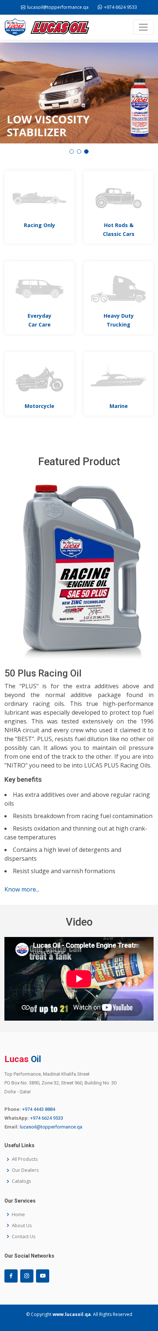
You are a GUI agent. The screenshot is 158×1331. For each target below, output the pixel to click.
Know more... (21, 889)
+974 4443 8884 (38, 1109)
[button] (71, 151)
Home (18, 1214)
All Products (25, 1159)
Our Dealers (25, 1170)
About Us (22, 1225)
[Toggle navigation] (143, 27)
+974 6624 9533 (46, 1118)
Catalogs (21, 1181)
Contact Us (24, 1236)
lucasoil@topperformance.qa (51, 1127)
